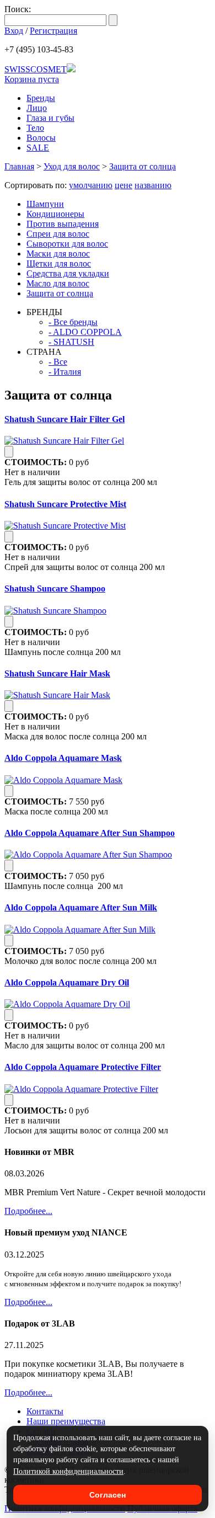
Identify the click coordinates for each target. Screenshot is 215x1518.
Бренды (40, 98)
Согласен (107, 1494)
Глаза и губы (50, 117)
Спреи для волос (57, 233)
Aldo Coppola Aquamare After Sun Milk (80, 907)
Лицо (36, 108)
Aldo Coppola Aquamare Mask (63, 758)
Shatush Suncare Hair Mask (57, 673)
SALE (37, 147)
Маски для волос (58, 253)
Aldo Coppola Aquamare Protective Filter (82, 1067)
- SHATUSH (71, 342)
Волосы (41, 137)
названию (153, 185)
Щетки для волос (58, 263)
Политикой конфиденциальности (68, 1471)
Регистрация (53, 30)
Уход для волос (72, 166)
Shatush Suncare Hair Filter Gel (64, 419)
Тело (35, 127)
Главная (19, 166)
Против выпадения (62, 223)
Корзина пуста (31, 79)
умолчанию (90, 185)
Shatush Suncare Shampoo (54, 588)
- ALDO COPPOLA (85, 332)
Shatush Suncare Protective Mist (65, 504)
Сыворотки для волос (67, 243)
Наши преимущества (65, 1421)
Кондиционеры (55, 214)
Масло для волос (57, 283)
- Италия (65, 371)
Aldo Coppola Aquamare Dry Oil (66, 982)
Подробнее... (28, 1211)
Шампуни (45, 204)
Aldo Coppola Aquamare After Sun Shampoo (89, 833)
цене (123, 185)
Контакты (44, 1411)
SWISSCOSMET (35, 69)
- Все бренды (73, 322)
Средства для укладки (67, 273)
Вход (13, 30)
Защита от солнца (142, 166)
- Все (58, 361)
